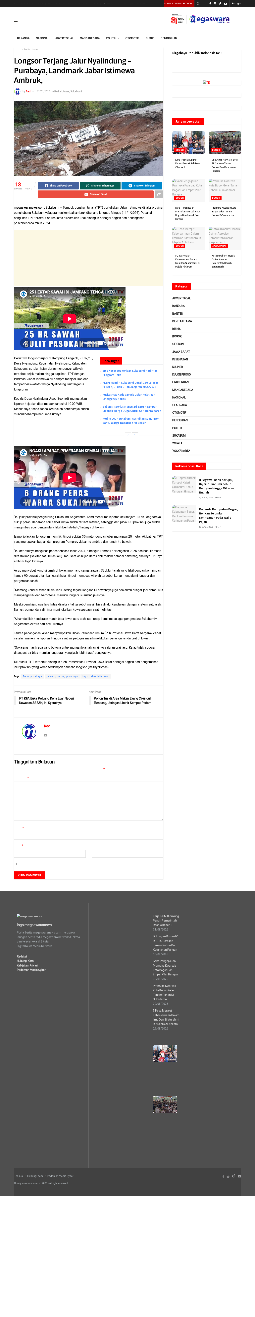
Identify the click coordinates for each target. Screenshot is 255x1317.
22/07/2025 (207, 527)
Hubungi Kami (57, 3)
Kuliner (177, 367)
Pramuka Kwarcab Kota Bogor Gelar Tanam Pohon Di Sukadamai (224, 211)
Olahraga (97, 3)
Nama (19, 828)
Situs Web (98, 845)
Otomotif (179, 412)
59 (219, 497)
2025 (44, 1183)
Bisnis (30, 3)
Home (17, 49)
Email (19, 846)
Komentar (21, 778)
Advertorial (181, 298)
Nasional (179, 397)
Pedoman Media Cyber (121, 3)
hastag (41, 3)
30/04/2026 (207, 497)
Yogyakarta (181, 450)
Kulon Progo (181, 374)
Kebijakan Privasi (78, 3)
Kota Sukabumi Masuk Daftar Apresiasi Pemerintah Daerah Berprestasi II (223, 261)
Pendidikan (180, 420)
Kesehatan (180, 359)
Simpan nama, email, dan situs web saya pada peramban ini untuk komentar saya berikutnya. (76, 863)
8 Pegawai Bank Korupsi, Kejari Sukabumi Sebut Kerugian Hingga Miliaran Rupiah (216, 486)
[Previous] (128, 435)
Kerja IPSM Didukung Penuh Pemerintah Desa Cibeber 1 (187, 163)
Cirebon (178, 344)
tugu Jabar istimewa (95, 676)
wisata (177, 443)
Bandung (178, 305)
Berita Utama (31, 49)
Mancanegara (182, 389)
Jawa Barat (219, 246)
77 (219, 527)
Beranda (19, 3)
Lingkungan (180, 382)
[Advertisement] (88, 258)
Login (237, 3)
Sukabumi (76, 91)
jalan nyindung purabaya (62, 676)
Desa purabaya (32, 676)
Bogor (180, 150)
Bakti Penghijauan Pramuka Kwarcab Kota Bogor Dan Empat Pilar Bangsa (187, 213)
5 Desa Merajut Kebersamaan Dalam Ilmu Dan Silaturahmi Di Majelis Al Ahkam (187, 261)
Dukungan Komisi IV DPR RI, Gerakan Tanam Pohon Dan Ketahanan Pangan (225, 165)
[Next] (135, 435)
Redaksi (142, 3)
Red (28, 91)
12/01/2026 (43, 91)
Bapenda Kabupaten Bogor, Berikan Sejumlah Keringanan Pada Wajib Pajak (218, 515)
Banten (177, 313)
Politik (177, 428)
